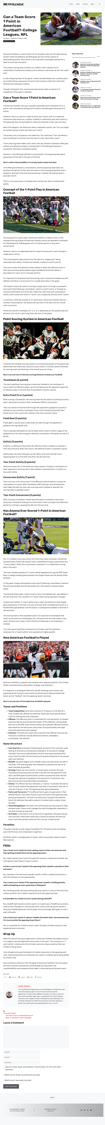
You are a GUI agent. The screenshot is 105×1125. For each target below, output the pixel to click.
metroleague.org (17, 1111)
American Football (9, 41)
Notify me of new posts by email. (18, 1080)
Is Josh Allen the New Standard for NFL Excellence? (90, 90)
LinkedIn (55, 1003)
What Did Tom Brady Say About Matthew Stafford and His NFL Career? (90, 66)
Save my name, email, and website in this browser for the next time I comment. (33, 1068)
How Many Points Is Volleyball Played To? (19, 1015)
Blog (92, 4)
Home (71, 4)
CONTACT (50, 1111)
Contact (85, 4)
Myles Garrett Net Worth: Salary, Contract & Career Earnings (90, 98)
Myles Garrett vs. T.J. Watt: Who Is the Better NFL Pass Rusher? (90, 106)
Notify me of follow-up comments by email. (22, 1075)
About (78, 4)
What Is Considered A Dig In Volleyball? (19, 1018)
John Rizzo (6, 38)
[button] (99, 4)
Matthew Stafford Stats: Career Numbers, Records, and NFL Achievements (90, 74)
